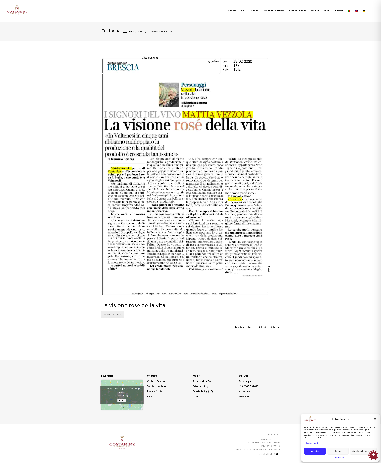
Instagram (244, 391)
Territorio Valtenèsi (157, 386)
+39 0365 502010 (248, 386)
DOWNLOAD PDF (112, 314)
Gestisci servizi (312, 443)
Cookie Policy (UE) (203, 391)
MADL (277, 454)
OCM (195, 396)
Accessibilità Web (202, 381)
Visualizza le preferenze (363, 451)
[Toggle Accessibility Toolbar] (373, 455)
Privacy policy (200, 386)
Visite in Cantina (156, 381)
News (140, 31)
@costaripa (245, 381)
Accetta (315, 451)
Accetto (121, 400)
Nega (338, 451)
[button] (375, 419)
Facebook (244, 396)
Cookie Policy (339, 457)
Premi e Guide (154, 391)
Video (150, 396)
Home (131, 31)
